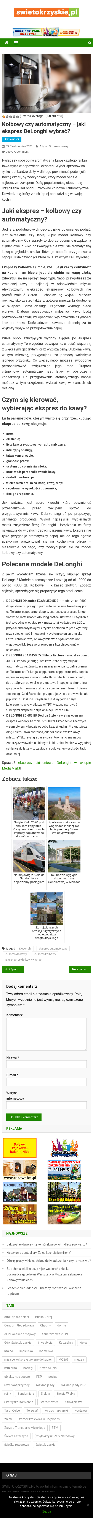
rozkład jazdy (45, 1385)
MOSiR (63, 1359)
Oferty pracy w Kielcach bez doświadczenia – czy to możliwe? (49, 1260)
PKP (39, 1376)
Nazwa (12, 1057)
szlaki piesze (74, 1402)
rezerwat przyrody (17, 1385)
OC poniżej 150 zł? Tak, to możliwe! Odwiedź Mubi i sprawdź (16, 969)
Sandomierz (26, 1393)
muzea (79, 1359)
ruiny (7, 1393)
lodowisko (46, 1351)
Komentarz (14, 1015)
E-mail (12, 1075)
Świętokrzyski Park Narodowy (55, 1436)
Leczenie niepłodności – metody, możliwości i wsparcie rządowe (44, 1290)
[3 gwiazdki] (10, 116)
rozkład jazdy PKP (73, 1385)
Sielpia (45, 1393)
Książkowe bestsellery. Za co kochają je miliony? (39, 1252)
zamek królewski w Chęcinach (39, 1419)
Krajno (8, 1351)
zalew (8, 1419)
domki (61, 1325)
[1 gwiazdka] (3, 116)
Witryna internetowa (15, 1096)
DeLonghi (25, 948)
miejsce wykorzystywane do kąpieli (28, 1359)
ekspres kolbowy (45, 954)
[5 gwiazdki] (17, 116)
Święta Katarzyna (16, 1436)
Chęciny (45, 1325)
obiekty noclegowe (17, 1376)
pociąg (53, 1376)
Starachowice (49, 1402)
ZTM (55, 1427)
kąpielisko (26, 1351)
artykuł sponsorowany (54, 146)
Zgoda (46, 1511)
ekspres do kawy (16, 954)
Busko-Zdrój (43, 1317)
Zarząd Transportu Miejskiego (24, 1427)
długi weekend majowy (20, 1334)
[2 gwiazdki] (7, 116)
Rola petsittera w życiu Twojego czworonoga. (81, 969)
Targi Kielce (12, 1410)
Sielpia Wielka (65, 1393)
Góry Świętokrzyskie (18, 1342)
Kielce (84, 1342)
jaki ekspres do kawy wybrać (23, 959)
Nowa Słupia (48, 1368)
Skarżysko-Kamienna (18, 1402)
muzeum (10, 1368)
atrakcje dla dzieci (16, 1317)
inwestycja (45, 1342)
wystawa (80, 1410)
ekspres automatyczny (53, 948)
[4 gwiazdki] (14, 116)
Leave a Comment (17, 151)
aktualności (12, 139)
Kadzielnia (66, 1342)
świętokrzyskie (45, 1444)
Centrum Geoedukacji (19, 1325)
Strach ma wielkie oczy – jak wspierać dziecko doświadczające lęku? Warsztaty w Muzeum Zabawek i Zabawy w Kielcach (44, 1274)
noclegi (28, 1368)
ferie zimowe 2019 (55, 1334)
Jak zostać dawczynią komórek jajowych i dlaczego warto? (47, 1244)
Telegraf (32, 1410)
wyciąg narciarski (56, 1410)
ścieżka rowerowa (16, 1444)
